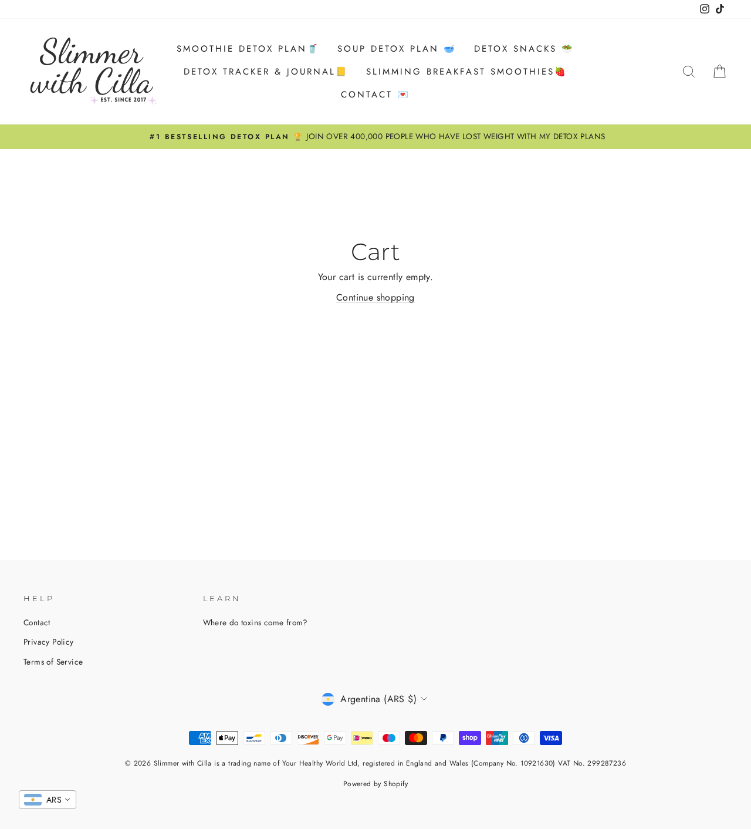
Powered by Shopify (375, 784)
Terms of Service (53, 662)
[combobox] (47, 799)
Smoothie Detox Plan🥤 (248, 48)
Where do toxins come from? (255, 622)
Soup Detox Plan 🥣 (396, 48)
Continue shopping (375, 297)
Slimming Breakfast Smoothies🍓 (466, 71)
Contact (36, 622)
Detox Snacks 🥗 (524, 48)
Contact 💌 (375, 94)
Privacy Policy (48, 642)
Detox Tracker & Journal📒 (266, 71)
